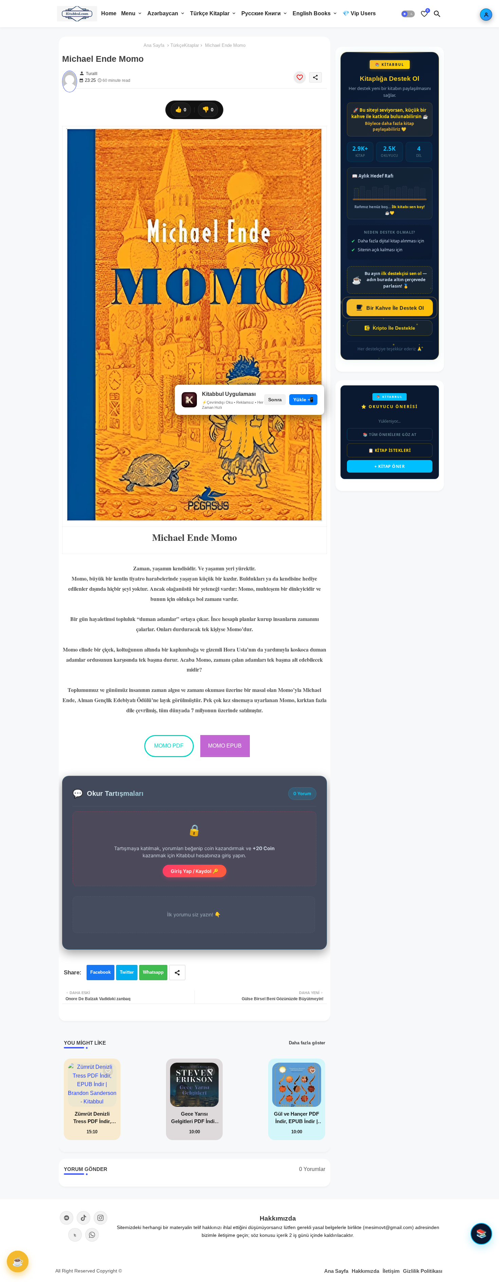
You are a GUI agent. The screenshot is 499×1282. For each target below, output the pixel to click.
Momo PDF (169, 746)
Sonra (275, 399)
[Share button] (177, 972)
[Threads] (75, 1235)
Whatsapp (153, 972)
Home (108, 13)
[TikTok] (83, 1218)
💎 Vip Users (359, 13)
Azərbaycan (162, 13)
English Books (312, 13)
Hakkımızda (365, 1271)
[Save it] (300, 77)
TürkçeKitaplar (184, 45)
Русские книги (261, 13)
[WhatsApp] (92, 1235)
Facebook (100, 972)
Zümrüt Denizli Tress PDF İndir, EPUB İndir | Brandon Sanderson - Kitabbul (92, 1118)
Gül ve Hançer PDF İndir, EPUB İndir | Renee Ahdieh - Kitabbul (296, 1118)
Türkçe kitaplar (209, 13)
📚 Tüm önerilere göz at (389, 434)
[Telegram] (66, 1218)
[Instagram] (100, 1218)
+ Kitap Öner (389, 466)
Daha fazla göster (307, 1042)
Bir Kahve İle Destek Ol (395, 307)
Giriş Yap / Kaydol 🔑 (194, 871)
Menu (128, 13)
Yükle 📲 (303, 399)
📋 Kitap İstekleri (389, 450)
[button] (408, 13)
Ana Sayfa (154, 45)
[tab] (109, 13)
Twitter (127, 972)
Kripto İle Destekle (394, 328)
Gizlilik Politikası (422, 1271)
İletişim (391, 1271)
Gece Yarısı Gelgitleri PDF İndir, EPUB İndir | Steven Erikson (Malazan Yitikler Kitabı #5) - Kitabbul (194, 1118)
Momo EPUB (225, 746)
